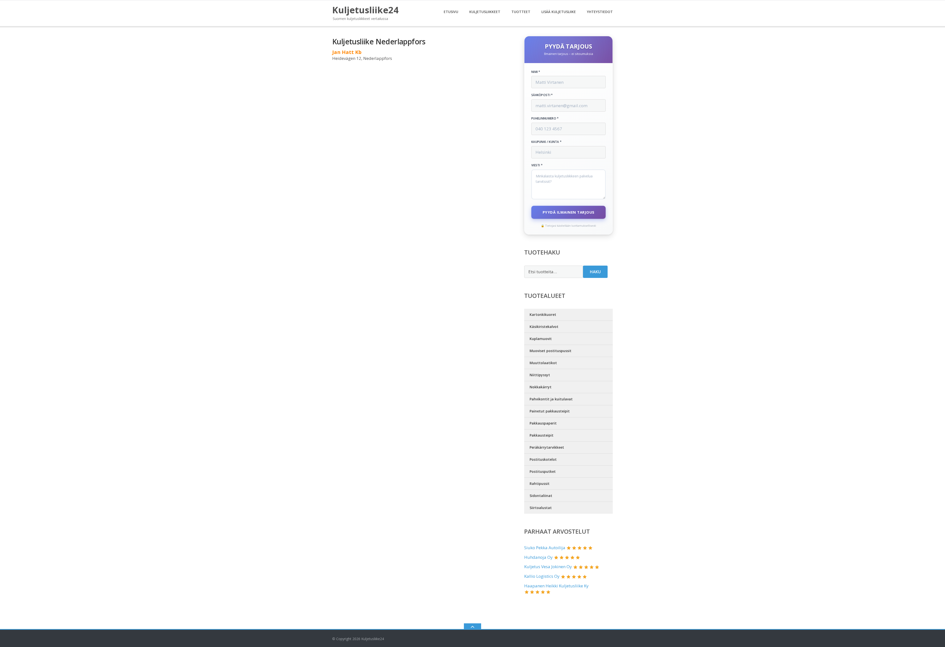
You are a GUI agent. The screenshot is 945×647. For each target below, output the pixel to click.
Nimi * (535, 72)
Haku (595, 271)
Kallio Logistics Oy (542, 576)
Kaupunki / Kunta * (546, 142)
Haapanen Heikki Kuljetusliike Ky (556, 586)
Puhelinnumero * (545, 118)
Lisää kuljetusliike (558, 11)
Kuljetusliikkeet (484, 11)
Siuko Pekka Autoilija (544, 547)
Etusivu (451, 11)
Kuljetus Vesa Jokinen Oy (548, 566)
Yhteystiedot (600, 11)
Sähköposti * (542, 95)
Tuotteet (520, 11)
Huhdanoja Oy (538, 557)
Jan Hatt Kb (347, 52)
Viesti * (537, 165)
